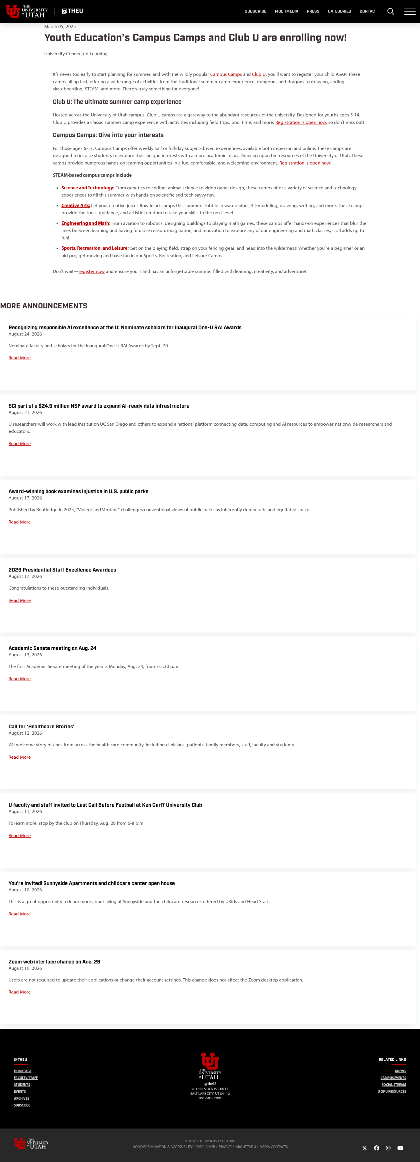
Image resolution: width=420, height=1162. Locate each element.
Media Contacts (274, 1147)
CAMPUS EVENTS (393, 1078)
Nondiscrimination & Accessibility (163, 1147)
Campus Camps (226, 74)
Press (313, 11)
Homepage (22, 1071)
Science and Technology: (87, 188)
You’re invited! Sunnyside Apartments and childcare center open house (92, 883)
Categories (339, 11)
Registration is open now (300, 122)
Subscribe (255, 11)
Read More (20, 357)
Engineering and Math (85, 223)
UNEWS (400, 1071)
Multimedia (286, 11)
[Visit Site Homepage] (210, 1078)
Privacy (225, 1147)
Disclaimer (205, 1147)
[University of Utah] (39, 1143)
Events (20, 1091)
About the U (246, 1147)
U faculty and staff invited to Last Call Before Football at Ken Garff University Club (105, 805)
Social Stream (394, 1084)
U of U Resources (392, 1091)
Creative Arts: (75, 205)
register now (92, 271)
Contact (368, 11)
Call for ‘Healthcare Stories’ (41, 726)
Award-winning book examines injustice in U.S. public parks (78, 491)
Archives (21, 1098)
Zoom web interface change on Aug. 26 (54, 962)
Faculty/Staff (26, 1078)
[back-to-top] (413, 1151)
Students (22, 1084)
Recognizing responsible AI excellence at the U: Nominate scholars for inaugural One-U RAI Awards (125, 327)
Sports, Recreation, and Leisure (94, 248)
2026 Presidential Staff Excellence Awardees (62, 570)
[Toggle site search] (390, 11)
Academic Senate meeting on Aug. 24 (52, 648)
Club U (259, 74)
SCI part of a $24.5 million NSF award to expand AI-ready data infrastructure (99, 406)
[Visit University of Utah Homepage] (27, 11)
